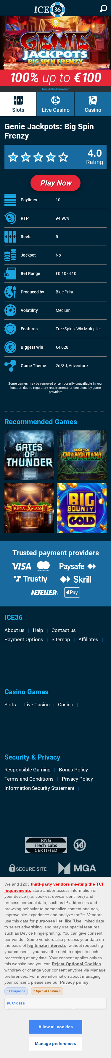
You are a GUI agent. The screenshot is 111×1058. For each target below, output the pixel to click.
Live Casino (56, 110)
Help (38, 630)
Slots (18, 110)
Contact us (64, 630)
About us (14, 630)
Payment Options (23, 639)
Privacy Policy (77, 779)
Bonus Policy (73, 770)
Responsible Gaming (27, 770)
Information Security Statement (39, 788)
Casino (93, 110)
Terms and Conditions (29, 779)
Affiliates (88, 639)
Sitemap (61, 639)
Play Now (55, 183)
